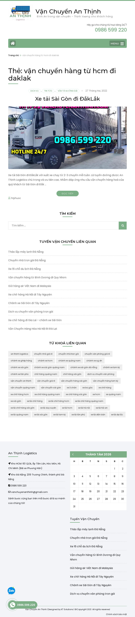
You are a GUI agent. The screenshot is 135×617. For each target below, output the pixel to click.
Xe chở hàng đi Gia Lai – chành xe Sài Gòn (35, 320)
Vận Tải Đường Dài (67, 90)
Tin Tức (48, 90)
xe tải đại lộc (117, 414)
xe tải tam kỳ (59, 414)
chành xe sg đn (94, 360)
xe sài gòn (16, 401)
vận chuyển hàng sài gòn (74, 380)
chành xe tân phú (19, 374)
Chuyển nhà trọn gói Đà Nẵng (27, 260)
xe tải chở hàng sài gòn (22, 407)
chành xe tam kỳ (111, 367)
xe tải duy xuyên (48, 407)
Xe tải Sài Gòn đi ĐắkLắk (67, 99)
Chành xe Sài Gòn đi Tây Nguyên (29, 303)
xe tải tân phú (78, 414)
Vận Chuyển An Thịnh (68, 11)
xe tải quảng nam (19, 414)
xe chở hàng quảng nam (47, 394)
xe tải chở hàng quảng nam (89, 401)
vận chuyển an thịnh (21, 380)
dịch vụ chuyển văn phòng (100, 374)
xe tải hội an (102, 407)
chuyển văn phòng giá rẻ (97, 353)
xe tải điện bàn (98, 414)
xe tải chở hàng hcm (58, 401)
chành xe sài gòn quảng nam (49, 367)
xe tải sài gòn (40, 414)
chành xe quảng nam (69, 360)
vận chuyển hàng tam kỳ (105, 380)
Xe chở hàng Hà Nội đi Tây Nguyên (30, 294)
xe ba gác (87, 387)
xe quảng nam (113, 394)
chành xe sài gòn (19, 367)
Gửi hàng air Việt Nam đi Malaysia (29, 286)
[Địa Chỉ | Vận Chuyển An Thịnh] (9, 463)
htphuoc (16, 198)
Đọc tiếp (67, 193)
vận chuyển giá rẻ (46, 380)
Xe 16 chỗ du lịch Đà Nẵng (24, 269)
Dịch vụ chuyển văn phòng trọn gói (30, 312)
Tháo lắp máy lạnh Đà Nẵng (25, 252)
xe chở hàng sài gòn (76, 394)
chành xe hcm (45, 360)
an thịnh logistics (19, 353)
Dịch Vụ (34, 90)
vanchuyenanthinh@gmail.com (29, 492)
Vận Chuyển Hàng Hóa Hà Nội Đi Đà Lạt (32, 329)
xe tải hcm (67, 407)
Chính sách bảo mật (116, 614)
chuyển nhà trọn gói (68, 353)
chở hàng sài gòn (72, 374)
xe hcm (96, 394)
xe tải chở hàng (34, 401)
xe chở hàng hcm (20, 394)
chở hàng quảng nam (45, 374)
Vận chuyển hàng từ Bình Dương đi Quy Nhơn (37, 277)
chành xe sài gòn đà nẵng (83, 367)
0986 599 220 (18, 485)
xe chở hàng (105, 387)
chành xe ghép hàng (21, 360)
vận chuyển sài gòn (51, 387)
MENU (115, 43)
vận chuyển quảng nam (23, 387)
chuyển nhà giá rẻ (43, 353)
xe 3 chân (72, 387)
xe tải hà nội (84, 407)
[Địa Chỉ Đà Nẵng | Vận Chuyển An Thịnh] (9, 474)
